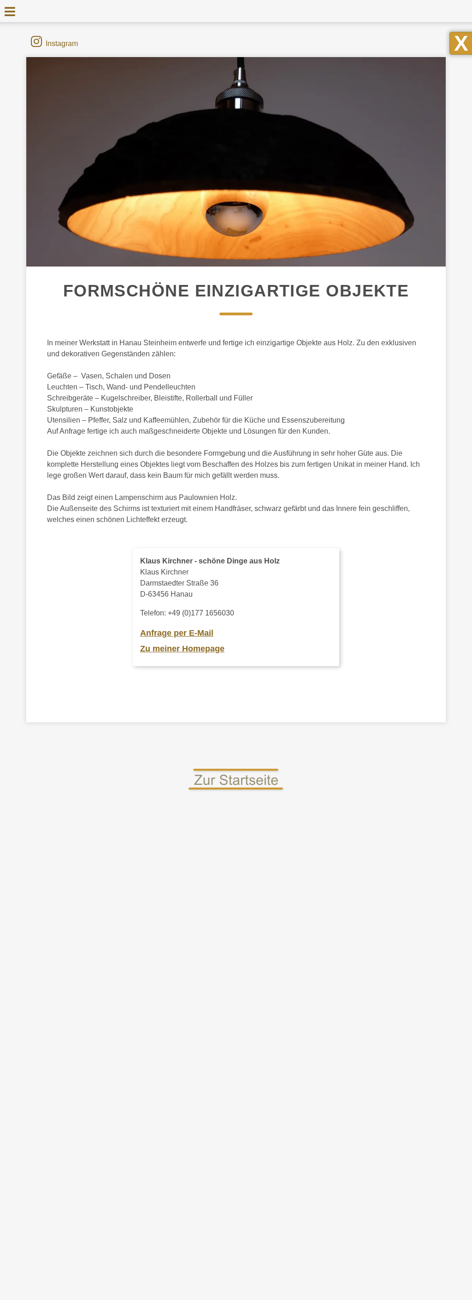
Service (376, 987)
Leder (91, 1070)
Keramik (91, 1023)
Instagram (62, 43)
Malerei (91, 1086)
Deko (91, 961)
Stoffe (91, 1196)
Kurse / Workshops (377, 972)
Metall (91, 1101)
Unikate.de (376, 1166)
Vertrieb (232, 1289)
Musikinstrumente (91, 1133)
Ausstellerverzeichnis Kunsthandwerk (379, 1024)
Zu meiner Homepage (182, 648)
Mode (91, 1117)
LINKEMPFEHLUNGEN (376, 1088)
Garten (91, 976)
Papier (91, 1148)
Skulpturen (91, 1180)
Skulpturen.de (376, 1151)
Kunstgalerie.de (377, 1119)
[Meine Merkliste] (416, 12)
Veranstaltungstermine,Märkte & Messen (378, 950)
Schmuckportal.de (377, 1135)
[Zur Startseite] (236, 790)
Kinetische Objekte (91, 1039)
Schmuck (91, 1164)
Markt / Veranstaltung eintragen (379, 1067)
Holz (91, 1007)
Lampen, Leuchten (91, 1054)
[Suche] (433, 11)
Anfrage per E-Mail (176, 633)
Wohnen (91, 1227)
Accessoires (91, 944)
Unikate (91, 1211)
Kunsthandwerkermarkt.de (62, 12)
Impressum (187, 1289)
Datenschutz (280, 1289)
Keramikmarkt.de (377, 1103)
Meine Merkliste (380, 1003)
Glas (91, 992)
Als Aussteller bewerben (376, 1045)
